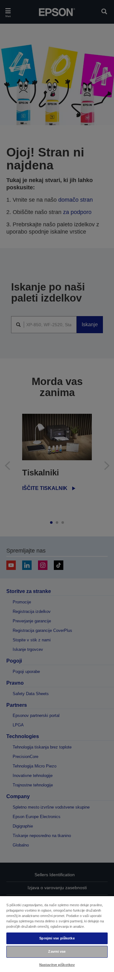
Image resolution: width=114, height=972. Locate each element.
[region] (57, 934)
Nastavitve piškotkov (57, 965)
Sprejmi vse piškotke (56, 938)
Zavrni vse (57, 951)
